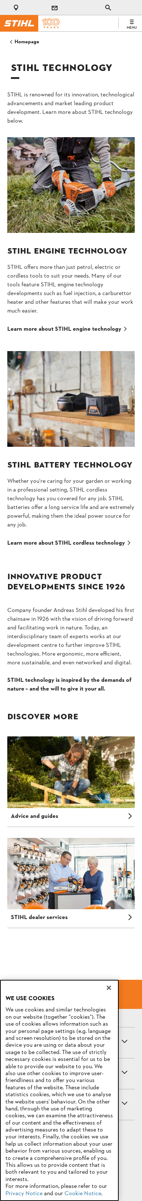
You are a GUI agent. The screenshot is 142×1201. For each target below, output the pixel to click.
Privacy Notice (24, 1194)
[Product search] (108, 7)
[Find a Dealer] (17, 8)
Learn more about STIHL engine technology (64, 329)
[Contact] (54, 8)
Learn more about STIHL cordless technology (66, 543)
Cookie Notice (82, 1194)
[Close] (109, 988)
